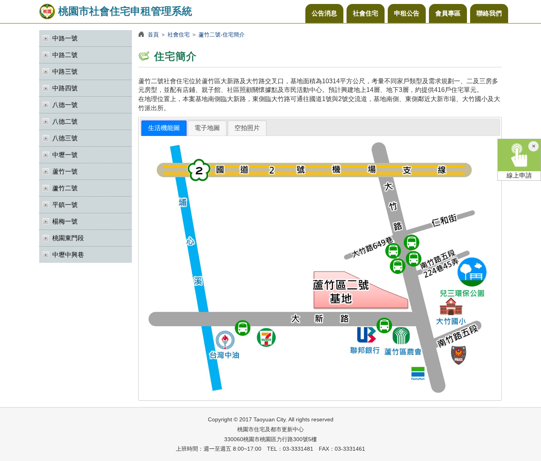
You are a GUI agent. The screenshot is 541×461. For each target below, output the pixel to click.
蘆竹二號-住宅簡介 (221, 34)
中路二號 (65, 55)
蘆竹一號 (65, 171)
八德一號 (65, 104)
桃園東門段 (68, 238)
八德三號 (65, 138)
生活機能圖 (164, 127)
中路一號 (65, 38)
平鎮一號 (65, 204)
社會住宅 (365, 13)
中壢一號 (65, 154)
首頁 (153, 34)
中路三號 (65, 71)
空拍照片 (247, 127)
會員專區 (448, 13)
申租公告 (406, 13)
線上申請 (519, 175)
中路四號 (65, 88)
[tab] (164, 128)
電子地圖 (207, 127)
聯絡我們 (489, 13)
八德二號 (65, 121)
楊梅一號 (65, 221)
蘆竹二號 (65, 188)
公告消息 (324, 13)
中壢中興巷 (68, 254)
